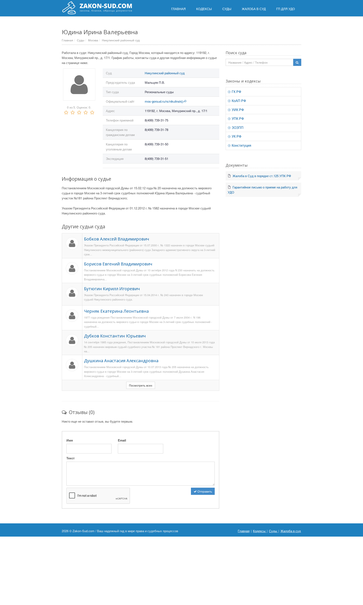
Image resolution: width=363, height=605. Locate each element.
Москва (93, 40)
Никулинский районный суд (121, 40)
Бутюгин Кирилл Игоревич (112, 288)
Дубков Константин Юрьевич (115, 336)
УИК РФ (237, 109)
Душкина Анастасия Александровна (121, 360)
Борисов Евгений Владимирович (118, 264)
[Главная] (97, 8)
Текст (70, 458)
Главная (67, 40)
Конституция (241, 145)
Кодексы (259, 531)
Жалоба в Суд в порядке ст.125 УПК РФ (262, 176)
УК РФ (236, 136)
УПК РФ (237, 118)
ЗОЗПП (237, 127)
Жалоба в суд (290, 531)
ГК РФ (236, 91)
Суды (80, 40)
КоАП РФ (238, 100)
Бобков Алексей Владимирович (116, 239)
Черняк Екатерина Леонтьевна (116, 311)
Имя (69, 440)
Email (122, 440)
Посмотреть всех (140, 385)
